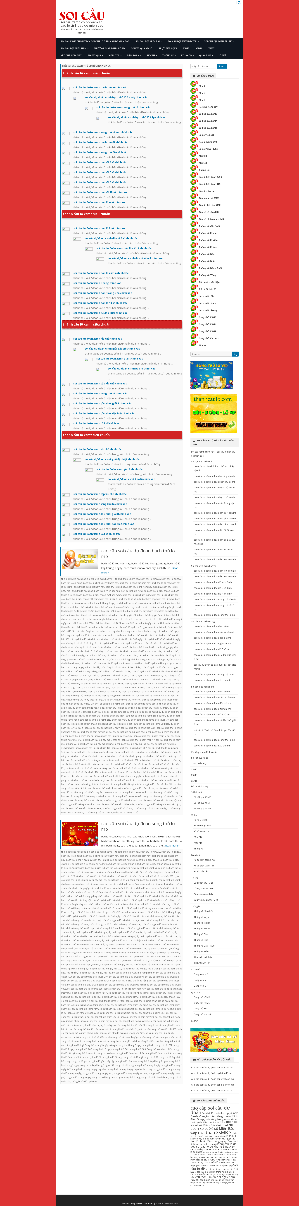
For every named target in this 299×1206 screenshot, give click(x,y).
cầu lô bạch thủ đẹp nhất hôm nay (127, 659)
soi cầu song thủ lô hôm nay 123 (137, 1016)
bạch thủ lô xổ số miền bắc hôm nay (137, 598)
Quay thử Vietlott (209, 338)
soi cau (88, 727)
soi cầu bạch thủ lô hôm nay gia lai (90, 731)
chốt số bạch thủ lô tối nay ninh (107, 683)
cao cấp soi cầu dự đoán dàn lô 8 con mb (215, 576)
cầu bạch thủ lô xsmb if (116, 647)
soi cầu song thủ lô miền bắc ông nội (158, 800)
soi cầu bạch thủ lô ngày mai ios (129, 743)
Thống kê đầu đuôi (209, 226)
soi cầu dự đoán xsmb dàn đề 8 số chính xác (100, 182)
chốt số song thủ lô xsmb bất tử (142, 703)
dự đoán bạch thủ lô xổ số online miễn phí (139, 711)
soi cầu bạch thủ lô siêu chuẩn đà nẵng (128, 980)
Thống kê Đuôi (207, 261)
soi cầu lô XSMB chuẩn (207, 1165)
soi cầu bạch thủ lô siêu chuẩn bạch (128, 751)
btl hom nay (75, 619)
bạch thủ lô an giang (71, 582)
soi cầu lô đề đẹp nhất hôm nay (224, 1174)
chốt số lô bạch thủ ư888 (73, 691)
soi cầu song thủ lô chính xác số (104, 788)
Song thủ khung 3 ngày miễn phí (101, 1045)
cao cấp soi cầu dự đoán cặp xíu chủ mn (214, 697)
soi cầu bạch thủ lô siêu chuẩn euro (85, 756)
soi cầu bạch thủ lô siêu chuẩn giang (123, 756)
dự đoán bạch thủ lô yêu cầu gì (163, 948)
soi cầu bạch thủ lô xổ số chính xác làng (128, 992)
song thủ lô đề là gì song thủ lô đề (140, 1057)
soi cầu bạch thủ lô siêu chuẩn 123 (93, 747)
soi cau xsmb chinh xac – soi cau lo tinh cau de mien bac (82, 24)
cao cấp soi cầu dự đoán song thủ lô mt (214, 674)
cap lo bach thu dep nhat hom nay (113, 631)
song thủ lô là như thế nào (154, 1077)
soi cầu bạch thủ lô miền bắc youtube (114, 735)
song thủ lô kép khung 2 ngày (153, 1061)
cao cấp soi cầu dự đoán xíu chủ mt (212, 680)
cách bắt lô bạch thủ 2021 (108, 623)
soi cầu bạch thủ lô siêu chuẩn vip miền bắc (127, 984)
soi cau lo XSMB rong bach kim (215, 1159)
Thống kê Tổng (207, 275)
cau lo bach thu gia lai (157, 659)
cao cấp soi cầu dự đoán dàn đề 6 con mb (215, 518)
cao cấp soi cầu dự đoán (160, 627)
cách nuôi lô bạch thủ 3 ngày (136, 623)
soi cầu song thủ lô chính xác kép (152, 1012)
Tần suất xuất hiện (209, 282)
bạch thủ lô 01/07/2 (150, 578)
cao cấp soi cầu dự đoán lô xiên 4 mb (213, 593)
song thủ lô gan (79, 1061)
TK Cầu (151, 55)
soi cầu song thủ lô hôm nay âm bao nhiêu (92, 792)
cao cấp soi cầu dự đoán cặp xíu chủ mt (214, 632)
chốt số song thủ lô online (127, 699)
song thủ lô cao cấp (86, 1053)
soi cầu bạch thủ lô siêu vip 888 (122, 760)
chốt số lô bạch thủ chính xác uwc (128, 687)
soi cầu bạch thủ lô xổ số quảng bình (156, 768)
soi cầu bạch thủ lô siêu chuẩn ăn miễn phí (87, 751)
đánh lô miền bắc (96, 952)
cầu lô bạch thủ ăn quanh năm (122, 655)
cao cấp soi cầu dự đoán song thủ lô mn (214, 739)
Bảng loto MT (201, 979)
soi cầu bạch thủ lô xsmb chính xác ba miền (148, 1000)
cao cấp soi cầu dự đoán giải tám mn (212, 708)
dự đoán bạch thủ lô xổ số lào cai (100, 711)
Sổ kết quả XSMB (208, 113)
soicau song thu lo (112, 1041)
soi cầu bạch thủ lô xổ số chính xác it (124, 764)
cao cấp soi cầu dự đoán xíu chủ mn (212, 745)
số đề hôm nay (212, 1182)
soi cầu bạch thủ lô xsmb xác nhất (155, 780)
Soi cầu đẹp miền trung (218, 41)
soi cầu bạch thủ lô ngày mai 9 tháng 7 (142, 968)
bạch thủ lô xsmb (165, 598)
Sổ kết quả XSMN (208, 120)
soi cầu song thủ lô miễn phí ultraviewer (81, 808)
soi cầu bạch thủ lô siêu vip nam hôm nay (161, 760)
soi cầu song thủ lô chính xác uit (138, 788)
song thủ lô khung (124, 1065)
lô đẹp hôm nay (210, 1138)
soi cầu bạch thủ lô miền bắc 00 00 (162, 731)
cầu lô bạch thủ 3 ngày (72, 655)
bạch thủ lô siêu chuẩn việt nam (82, 598)
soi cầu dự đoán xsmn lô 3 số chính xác (97, 423)
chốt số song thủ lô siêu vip (80, 703)
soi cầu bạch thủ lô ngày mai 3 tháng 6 (101, 739)
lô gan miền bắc (145, 952)
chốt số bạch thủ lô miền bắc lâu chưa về (152, 671)
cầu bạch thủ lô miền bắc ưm (85, 639)
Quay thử (205, 55)
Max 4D (203, 162)
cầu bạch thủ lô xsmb (109, 643)
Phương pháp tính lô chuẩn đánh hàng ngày (212, 1140)
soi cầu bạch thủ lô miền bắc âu (77, 735)
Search (221, 66)
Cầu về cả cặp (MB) (209, 212)
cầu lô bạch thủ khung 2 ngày (159, 663)
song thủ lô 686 (138, 1049)
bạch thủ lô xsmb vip (159, 603)
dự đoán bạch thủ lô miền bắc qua (115, 707)
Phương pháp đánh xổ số (109, 48)
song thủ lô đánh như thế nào (161, 1053)
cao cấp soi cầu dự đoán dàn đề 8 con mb (215, 524)
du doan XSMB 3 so (217, 1132)
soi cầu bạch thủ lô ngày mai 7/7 (138, 739)
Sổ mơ (202, 345)
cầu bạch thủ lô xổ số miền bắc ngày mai (81, 879)
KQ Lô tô (186, 55)
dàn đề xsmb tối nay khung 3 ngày (204, 1136)
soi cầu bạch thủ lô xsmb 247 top (146, 772)
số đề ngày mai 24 (227, 1183)
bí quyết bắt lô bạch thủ (136, 615)
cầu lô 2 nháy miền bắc (149, 651)
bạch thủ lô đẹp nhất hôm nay (89, 586)
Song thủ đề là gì (75, 1045)
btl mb (85, 619)
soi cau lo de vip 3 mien (213, 1152)
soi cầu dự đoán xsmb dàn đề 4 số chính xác (100, 162)
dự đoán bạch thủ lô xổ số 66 (158, 932)
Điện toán (133, 55)
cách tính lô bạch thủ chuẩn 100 (92, 627)
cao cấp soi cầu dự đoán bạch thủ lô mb (138, 553)
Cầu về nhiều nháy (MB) (212, 219)
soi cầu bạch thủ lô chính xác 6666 (138, 727)
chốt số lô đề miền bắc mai (135, 691)
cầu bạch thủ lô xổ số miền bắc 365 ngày (121, 639)
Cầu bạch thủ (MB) (209, 198)
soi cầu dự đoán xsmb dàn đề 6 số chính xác (100, 172)
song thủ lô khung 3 (164, 1069)
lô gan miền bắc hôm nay (167, 952)
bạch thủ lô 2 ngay (170, 578)
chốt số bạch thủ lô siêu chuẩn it (146, 675)
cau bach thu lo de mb (114, 635)
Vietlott (114, 55)
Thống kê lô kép (208, 247)
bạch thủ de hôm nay (128, 578)
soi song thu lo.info (92, 1041)
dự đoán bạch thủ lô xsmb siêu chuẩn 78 (148, 719)
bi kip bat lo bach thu (112, 615)
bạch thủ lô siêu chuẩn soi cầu (155, 863)
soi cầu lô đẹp (225, 1165)
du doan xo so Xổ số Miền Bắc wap (212, 1128)
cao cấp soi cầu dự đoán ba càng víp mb (214, 476)
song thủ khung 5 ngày (130, 1045)
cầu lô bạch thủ (170, 651)
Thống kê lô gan (208, 233)
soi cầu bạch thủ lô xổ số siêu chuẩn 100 (158, 996)
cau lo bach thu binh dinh (151, 655)
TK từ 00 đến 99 (207, 289)
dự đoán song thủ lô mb (73, 952)
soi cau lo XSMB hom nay (210, 1157)
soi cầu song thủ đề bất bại (120, 784)
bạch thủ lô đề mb (161, 582)
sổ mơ (222, 55)
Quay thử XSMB (207, 317)
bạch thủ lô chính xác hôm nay (135, 582)
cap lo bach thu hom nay (143, 631)
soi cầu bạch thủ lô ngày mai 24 (150, 964)
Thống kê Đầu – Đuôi (210, 268)
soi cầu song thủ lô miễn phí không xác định (158, 804)
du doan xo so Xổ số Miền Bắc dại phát (214, 1123)
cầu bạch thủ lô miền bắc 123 (142, 635)
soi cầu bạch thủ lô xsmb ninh (121, 780)
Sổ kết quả (94, 55)
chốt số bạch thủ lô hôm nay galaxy (79, 671)
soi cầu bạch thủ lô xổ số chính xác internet (83, 764)
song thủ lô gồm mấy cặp (101, 1061)
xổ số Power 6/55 (208, 148)
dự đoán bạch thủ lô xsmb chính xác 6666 (103, 715)
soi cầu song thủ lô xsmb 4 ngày (150, 808)
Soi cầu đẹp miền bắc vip (182, 41)
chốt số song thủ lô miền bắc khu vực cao (123, 695)
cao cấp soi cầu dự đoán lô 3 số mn (212, 714)
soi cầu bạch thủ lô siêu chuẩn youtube (86, 760)
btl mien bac (112, 619)
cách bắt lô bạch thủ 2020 (80, 623)
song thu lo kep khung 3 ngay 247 (97, 1065)
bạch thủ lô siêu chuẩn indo (136, 594)
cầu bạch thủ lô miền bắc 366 (91, 876)
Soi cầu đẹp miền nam (73, 48)
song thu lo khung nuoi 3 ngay (107, 1077)
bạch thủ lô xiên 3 (108, 598)
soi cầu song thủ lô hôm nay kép (131, 1020)
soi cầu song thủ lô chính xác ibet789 (153, 784)
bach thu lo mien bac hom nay (109, 590)
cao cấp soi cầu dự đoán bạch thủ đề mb (214, 481)
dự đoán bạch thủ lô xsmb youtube (151, 723)
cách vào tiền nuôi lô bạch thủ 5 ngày (128, 627)
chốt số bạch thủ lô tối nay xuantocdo (144, 683)
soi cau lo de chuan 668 (207, 1144)
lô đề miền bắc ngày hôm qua (121, 952)
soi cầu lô (213, 1162)
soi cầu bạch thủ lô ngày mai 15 (150, 735)
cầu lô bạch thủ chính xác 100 (94, 659)
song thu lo (148, 1045)
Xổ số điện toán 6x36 (210, 176)
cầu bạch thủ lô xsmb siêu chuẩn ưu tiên (116, 651)
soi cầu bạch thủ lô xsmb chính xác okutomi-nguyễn (115, 776)
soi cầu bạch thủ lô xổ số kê (122, 768)
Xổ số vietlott (200, 819)
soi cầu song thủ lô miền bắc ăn (86, 800)
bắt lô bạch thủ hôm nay (88, 615)
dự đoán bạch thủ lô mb (85, 707)
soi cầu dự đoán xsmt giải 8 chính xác (119, 469)
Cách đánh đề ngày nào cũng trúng (213, 1118)
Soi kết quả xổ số (141, 48)
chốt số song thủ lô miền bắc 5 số (83, 695)
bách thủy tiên (102, 610)
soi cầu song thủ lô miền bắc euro (121, 800)
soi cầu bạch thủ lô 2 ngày (106, 727)
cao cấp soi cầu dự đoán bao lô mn (212, 691)
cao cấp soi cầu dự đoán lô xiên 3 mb (213, 587)
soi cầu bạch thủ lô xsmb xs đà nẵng (153, 1008)
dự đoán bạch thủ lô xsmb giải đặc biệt (145, 715)
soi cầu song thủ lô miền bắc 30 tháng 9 (133, 1025)
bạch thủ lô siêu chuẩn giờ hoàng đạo (102, 594)
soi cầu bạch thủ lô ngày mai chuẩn (94, 743)
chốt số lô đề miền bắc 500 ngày (104, 691)
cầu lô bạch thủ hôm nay (93, 663)
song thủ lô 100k (163, 1045)
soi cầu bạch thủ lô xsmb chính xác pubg (127, 1004)
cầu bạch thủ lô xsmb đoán (89, 647)
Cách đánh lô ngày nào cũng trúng (214, 1114)
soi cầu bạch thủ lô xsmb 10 (114, 772)
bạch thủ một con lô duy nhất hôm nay (114, 607)
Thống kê (168, 55)
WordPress (172, 1203)
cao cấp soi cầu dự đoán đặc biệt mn (212, 703)
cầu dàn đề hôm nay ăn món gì (208, 1122)
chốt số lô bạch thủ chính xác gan (92, 687)
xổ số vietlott (206, 134)
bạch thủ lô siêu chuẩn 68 (160, 590)
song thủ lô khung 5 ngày (78, 1077)
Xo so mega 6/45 (208, 141)
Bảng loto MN (201, 985)
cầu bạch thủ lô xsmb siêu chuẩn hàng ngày (151, 647)
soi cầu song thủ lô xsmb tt (98, 812)
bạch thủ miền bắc (84, 607)
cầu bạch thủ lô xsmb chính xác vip (93, 883)
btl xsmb (147, 619)
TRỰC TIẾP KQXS (168, 48)
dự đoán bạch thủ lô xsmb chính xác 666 (157, 936)
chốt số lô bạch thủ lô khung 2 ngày (164, 687)
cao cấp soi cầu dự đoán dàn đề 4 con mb (215, 512)
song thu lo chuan (106, 1053)
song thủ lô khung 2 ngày (147, 1065)
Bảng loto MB (201, 974)
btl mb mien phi (97, 619)
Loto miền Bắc (207, 296)
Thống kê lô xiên (208, 240)
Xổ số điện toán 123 (210, 183)
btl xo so (137, 619)
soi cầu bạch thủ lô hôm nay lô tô (126, 731)
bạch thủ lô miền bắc (82, 590)
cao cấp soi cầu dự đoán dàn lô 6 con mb (215, 570)
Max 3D (203, 155)
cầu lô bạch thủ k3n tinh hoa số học (125, 663)
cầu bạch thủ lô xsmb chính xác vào (139, 643)
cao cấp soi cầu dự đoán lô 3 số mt (212, 649)
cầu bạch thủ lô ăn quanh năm (86, 635)
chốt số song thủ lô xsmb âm (109, 703)
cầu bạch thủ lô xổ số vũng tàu (81, 643)
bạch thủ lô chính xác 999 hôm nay (100, 582)
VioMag (131, 1203)
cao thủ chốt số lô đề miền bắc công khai (142, 871)
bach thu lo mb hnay (116, 586)
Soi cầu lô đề (98, 784)
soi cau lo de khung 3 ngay (214, 1146)
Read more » (172, 845)
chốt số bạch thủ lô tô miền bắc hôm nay (150, 679)
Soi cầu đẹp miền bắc (148, 41)
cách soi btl (158, 623)
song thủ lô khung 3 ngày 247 (97, 1073)
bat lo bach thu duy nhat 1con (142, 610)
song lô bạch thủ (131, 1041)
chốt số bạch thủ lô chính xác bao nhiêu (120, 667)
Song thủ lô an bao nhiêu (159, 1049)
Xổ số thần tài (206, 190)
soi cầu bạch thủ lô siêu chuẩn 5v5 (126, 976)
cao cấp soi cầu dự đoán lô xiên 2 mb (213, 582)
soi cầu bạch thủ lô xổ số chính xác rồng (87, 768)
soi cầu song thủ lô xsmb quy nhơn (156, 1037)
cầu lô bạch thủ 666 (95, 655)
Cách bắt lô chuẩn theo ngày (216, 1113)
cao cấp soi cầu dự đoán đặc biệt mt (212, 637)
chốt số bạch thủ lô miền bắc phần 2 (110, 675)
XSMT (211, 48)
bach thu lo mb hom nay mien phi (144, 586)
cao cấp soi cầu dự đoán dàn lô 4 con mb (215, 559)
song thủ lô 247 (84, 1049)
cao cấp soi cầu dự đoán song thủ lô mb (138, 826)
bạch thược (88, 610)
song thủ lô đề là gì (112, 1057)
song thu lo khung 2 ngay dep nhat (89, 1069)
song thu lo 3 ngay (102, 1049)
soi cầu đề (200, 1182)
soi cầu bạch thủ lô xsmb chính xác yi (86, 780)
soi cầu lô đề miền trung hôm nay (214, 1171)
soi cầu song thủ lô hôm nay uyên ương (128, 796)
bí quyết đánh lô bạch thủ (162, 615)
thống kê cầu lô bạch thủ (125, 812)
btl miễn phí (126, 619)
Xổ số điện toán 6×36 (204, 859)
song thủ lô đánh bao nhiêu (131, 1053)
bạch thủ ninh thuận (146, 607)
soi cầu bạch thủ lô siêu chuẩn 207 (129, 747)
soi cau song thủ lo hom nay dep (131, 792)
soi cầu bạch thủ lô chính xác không (143, 956)
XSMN (199, 48)
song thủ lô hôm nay (126, 1061)
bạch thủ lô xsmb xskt (82, 871)
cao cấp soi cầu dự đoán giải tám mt (212, 643)
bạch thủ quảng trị (166, 607)
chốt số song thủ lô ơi (77, 699)
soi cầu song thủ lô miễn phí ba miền (116, 804)
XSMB (186, 48)
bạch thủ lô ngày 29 (136, 590)
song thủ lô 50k (121, 1049)
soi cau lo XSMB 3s (205, 1154)
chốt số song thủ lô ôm (101, 699)
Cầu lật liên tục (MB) (210, 205)
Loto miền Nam (207, 303)
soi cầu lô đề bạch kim (216, 1169)
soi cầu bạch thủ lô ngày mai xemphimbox (133, 972)
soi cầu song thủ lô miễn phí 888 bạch (162, 1029)
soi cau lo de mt (221, 1149)
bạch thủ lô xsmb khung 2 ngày (100, 603)
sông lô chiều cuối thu (152, 1041)
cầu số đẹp (97, 892)
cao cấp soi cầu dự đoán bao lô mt (211, 626)
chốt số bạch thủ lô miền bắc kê (114, 671)
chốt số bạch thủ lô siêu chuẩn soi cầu (108, 679)
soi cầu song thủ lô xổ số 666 (117, 808)
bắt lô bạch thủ (118, 610)
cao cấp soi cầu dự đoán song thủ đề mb (215, 599)
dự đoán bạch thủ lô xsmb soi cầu (115, 723)
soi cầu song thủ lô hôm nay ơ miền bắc (86, 796)
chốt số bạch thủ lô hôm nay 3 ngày (160, 667)
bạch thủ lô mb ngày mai (78, 859)
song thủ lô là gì (132, 1077)
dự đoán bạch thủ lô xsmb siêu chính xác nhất (103, 719)
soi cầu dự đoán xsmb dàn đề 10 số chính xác (100, 192)
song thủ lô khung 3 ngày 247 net (130, 1073)
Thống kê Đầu (206, 254)
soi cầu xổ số (203, 1180)
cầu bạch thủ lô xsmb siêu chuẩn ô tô (109, 888)
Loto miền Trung (208, 310)
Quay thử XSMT (207, 331)
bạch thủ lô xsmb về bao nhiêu (132, 603)
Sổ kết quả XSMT (208, 127)
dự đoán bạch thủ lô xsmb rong (158, 940)
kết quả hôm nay (71, 55)
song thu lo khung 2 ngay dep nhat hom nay (130, 1069)
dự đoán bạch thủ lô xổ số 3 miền (151, 707)
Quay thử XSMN (207, 324)
